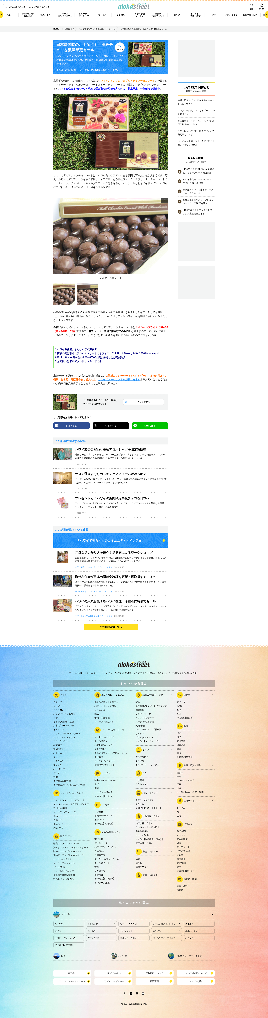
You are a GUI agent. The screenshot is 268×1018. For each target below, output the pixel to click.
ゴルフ (146, 750)
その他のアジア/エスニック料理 (69, 784)
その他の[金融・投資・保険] (190, 792)
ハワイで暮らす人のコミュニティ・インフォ (99, 70)
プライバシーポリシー (113, 981)
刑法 (179, 753)
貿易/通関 (181, 863)
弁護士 (187, 726)
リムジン (140, 733)
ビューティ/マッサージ (112, 730)
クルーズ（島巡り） (104, 721)
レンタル (105, 804)
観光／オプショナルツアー (66, 843)
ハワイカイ (190, 938)
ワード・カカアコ (128, 923)
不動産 (180, 890)
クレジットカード (185, 780)
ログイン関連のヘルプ (195, 973)
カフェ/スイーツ (61, 741)
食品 (55, 816)
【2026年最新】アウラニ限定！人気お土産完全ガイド (198, 212)
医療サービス (142, 866)
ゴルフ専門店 (142, 757)
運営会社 (72, 973)
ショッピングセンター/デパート (69, 800)
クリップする (143, 402)
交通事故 (181, 741)
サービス (105, 773)
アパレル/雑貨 (60, 808)
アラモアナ (93, 923)
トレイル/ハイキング (63, 871)
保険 (179, 776)
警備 (179, 866)
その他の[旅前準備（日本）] (149, 839)
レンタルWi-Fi (142, 835)
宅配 (55, 777)
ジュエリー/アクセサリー (65, 812)
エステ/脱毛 (100, 749)
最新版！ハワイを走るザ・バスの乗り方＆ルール (198, 191)
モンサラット (126, 931)
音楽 (96, 866)
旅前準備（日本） (151, 816)
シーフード (58, 706)
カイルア (189, 923)
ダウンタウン (94, 938)
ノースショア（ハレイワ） (165, 923)
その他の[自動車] (185, 717)
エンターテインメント (64, 863)
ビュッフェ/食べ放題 (63, 721)
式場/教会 (140, 725)
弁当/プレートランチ (63, 725)
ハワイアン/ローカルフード (66, 733)
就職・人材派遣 (150, 875)
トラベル (181, 808)
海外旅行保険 (142, 831)
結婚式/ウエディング (153, 694)
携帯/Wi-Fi (99, 819)
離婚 (179, 749)
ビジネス (188, 824)
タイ (55, 757)
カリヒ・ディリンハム (65, 938)
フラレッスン (142, 784)
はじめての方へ (113, 973)
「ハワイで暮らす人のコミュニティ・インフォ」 (111, 540)
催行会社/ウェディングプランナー (152, 706)
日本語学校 (99, 871)
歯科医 (139, 862)
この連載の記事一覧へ (111, 627)
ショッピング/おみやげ (71, 793)
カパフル (157, 931)
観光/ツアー (66, 836)
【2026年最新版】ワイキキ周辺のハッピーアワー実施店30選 (198, 171)
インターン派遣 (102, 882)
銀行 (96, 784)
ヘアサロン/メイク (103, 745)
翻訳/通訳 (181, 831)
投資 (179, 788)
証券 (179, 784)
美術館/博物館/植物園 (64, 875)
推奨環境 (154, 981)
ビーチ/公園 (59, 867)
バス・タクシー (150, 793)
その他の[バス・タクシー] (148, 808)
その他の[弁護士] (185, 757)
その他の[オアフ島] (64, 945)
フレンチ (57, 765)
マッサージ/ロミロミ (104, 737)
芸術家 (180, 855)
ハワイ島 (122, 955)
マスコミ (181, 835)
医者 (138, 858)
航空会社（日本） (144, 843)
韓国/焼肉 (58, 749)
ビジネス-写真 (183, 851)
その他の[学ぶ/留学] (104, 878)
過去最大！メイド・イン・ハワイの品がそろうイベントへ (196, 122)
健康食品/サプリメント (105, 765)
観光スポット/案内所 (63, 879)
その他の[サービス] (103, 796)
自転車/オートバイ (103, 815)
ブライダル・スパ (144, 737)
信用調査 (181, 859)
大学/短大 (99, 851)
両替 (96, 788)
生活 (179, 815)
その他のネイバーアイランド (190, 955)
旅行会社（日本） (144, 823)
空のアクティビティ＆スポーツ (68, 855)
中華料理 (57, 745)
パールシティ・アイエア (164, 938)
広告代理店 (182, 839)
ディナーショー (61, 773)
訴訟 (179, 733)
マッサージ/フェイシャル (106, 859)
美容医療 (98, 757)
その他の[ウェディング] (147, 741)
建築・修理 (182, 886)
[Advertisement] (196, 282)
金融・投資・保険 (192, 765)
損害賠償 (181, 745)
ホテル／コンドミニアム (106, 702)
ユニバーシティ (192, 931)
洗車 (179, 709)
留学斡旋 (98, 874)
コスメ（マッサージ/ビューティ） (111, 753)
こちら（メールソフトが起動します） (119, 379)
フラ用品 (140, 780)
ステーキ (57, 702)
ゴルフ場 (140, 761)
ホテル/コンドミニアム (112, 694)
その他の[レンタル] (103, 823)
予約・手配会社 (102, 717)
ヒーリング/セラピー (104, 761)
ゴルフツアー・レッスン (147, 765)
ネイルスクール (102, 863)
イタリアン (58, 729)
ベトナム (57, 753)
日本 (63, 955)
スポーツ (57, 820)
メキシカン (58, 761)
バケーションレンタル (105, 706)
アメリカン (58, 709)
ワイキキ (59, 923)
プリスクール (100, 843)
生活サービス (190, 800)
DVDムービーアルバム (105, 780)
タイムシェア (100, 709)
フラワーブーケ (143, 714)
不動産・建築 (190, 879)
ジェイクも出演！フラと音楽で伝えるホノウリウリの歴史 (196, 143)
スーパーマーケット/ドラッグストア (71, 804)
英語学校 (98, 839)
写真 (138, 702)
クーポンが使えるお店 (15, 7)
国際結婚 (140, 709)
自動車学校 (99, 855)
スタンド (181, 706)
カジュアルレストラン (64, 737)
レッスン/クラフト (62, 859)
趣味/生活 (58, 828)
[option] (110, 239)
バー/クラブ (59, 769)
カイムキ (92, 931)
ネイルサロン (100, 741)
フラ (145, 773)
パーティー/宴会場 (145, 721)
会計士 (180, 772)
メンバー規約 (195, 981)
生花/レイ (58, 824)
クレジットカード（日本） (149, 827)
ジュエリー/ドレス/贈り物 (148, 729)
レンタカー (99, 812)
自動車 (187, 694)
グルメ (63, 694)
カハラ (58, 931)
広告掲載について (154, 973)
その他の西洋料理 (62, 780)
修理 (179, 714)
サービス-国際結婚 (103, 792)
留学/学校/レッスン (111, 832)
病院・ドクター (150, 851)
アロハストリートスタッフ (72, 981)
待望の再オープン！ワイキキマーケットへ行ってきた (196, 102)
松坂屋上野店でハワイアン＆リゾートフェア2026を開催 (198, 202)
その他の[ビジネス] (186, 871)
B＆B (96, 714)
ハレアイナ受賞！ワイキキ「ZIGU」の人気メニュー (196, 112)
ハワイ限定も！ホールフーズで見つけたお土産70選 (198, 181)
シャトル (140, 804)
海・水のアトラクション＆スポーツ (70, 847)
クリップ (119, 49)
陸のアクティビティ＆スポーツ (68, 851)
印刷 (179, 843)
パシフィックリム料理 (64, 714)
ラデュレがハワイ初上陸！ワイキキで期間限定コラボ (196, 133)
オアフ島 (65, 914)
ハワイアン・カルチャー (106, 847)
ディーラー (182, 702)
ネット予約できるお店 (39, 7)
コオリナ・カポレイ (129, 938)
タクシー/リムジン (145, 800)
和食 (55, 717)
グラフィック (183, 847)
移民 (179, 737)
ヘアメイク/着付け (145, 717)
